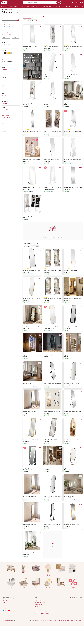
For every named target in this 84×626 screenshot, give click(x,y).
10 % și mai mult (6, 46)
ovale (3, 71)
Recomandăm (27, 17)
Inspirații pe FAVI (38, 604)
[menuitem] (3, 6)
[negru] (5, 53)
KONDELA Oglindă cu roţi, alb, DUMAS (73, 46)
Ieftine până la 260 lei (7, 32)
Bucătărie (73, 574)
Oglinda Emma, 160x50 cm (29, 411)
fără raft (4, 81)
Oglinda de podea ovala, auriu (30, 552)
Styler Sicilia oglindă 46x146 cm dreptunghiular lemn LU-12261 (58, 439)
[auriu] (9, 53)
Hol (60, 587)
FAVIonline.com (6, 620)
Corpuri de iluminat (48, 575)
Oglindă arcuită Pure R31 (70, 496)
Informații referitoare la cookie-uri (42, 613)
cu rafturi (4, 79)
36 (81, 504)
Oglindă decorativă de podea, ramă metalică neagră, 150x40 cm (58, 496)
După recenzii (37, 17)
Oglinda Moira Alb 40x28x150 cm (51, 159)
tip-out (3, 123)
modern (4, 131)
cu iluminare (5, 87)
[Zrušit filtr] (11, 61)
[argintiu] (11, 53)
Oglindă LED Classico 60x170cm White (52, 131)
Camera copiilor (48, 588)
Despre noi (37, 598)
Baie (11, 587)
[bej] (7, 53)
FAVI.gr (75, 620)
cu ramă (4, 95)
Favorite (46, 17)
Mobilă (11, 574)
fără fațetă (4, 103)
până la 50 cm (5, 109)
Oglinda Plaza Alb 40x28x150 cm (71, 74)
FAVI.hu (50, 620)
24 (60, 54)
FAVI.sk (42, 620)
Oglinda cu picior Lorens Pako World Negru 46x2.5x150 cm (57, 383)
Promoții (73, 587)
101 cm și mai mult (6, 117)
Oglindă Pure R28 (27, 383)
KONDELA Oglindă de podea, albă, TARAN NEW (34, 131)
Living (23, 587)
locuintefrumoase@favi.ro (10, 598)
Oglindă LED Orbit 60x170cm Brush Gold (53, 468)
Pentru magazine (38, 608)
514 (40, 26)
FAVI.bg (72, 620)
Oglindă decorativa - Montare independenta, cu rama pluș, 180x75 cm (39, 326)
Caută (58, 2)
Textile (35, 574)
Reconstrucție (60, 574)
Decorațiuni (23, 574)
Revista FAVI (37, 606)
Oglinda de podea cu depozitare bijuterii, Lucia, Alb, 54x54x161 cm (38, 159)
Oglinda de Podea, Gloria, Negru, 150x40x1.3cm (54, 298)
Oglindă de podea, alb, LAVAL (30, 46)
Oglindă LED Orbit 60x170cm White (72, 103)
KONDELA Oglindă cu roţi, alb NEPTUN (73, 187)
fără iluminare (5, 89)
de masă (4, 63)
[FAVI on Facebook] (3, 610)
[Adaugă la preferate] (81, 55)
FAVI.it (58, 620)
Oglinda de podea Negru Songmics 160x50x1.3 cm (55, 411)
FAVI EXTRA (37, 609)
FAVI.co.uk (67, 620)
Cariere (4, 602)
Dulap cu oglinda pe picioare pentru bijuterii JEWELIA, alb (36, 103)
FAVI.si (79, 620)
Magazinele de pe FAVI (40, 600)
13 (81, 167)
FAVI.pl (46, 620)
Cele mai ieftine (62, 17)
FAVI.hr (54, 620)
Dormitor (6, 9)
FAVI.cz (38, 620)
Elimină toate (45, 237)
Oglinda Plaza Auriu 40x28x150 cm (72, 270)
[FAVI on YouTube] (9, 610)
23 (40, 111)
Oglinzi (11, 9)
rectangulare (5, 69)
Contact (5, 600)
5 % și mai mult (6, 44)
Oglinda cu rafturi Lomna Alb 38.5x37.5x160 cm (54, 103)
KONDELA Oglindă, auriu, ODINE (71, 524)
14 (60, 26)
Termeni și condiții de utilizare (41, 611)
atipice (3, 72)
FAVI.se (62, 620)
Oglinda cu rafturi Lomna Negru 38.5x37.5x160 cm (55, 524)
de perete (4, 59)
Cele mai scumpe (72, 17)
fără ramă (4, 97)
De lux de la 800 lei (6, 34)
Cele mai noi (53, 17)
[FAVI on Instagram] (6, 610)
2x (50, 268)
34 (81, 26)
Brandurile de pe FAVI (40, 602)
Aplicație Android (77, 598)
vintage (4, 129)
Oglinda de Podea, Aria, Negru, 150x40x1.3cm (54, 270)
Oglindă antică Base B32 (49, 355)
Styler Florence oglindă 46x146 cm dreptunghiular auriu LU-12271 (38, 439)
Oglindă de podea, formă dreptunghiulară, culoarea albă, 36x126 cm (59, 74)
